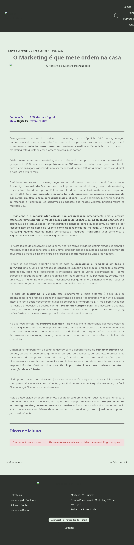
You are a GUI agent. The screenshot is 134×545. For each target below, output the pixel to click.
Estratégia (16, 495)
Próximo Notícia (120, 462)
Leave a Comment (18, 50)
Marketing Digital (19, 510)
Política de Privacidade (83, 509)
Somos (127, 6)
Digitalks (22, 121)
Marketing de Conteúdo (23, 500)
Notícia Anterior (13, 462)
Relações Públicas (20, 505)
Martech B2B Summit (82, 495)
